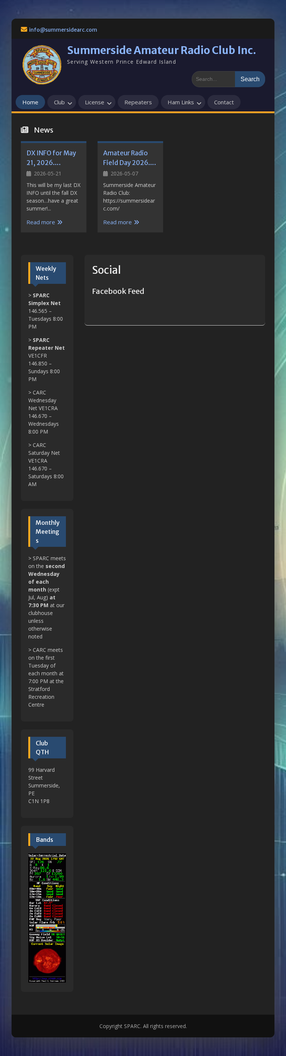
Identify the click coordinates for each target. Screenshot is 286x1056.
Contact (224, 102)
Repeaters (138, 102)
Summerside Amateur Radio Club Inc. (161, 50)
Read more (40, 222)
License (94, 102)
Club (59, 102)
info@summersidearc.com (63, 29)
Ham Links (181, 102)
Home (30, 102)
